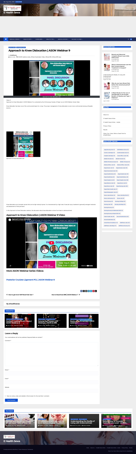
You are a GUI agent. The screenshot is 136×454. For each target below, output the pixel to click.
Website (7, 387)
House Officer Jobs (122, 155)
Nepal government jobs (110, 170)
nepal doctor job (109, 167)
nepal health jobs (123, 173)
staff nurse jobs (125, 222)
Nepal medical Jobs (109, 183)
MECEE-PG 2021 (120, 158)
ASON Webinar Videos (21, 47)
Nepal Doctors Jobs (121, 167)
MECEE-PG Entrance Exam (111, 161)
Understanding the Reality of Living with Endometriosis (82, 422)
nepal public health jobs (110, 189)
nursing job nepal (120, 201)
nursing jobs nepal (120, 204)
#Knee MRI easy (56, 57)
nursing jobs (108, 204)
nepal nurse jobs (109, 186)
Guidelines (39, 39)
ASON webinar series (122, 149)
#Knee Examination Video (38, 57)
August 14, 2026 (108, 425)
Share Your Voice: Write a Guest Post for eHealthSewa (120, 451)
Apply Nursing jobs (109, 149)
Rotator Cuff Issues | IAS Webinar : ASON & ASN (48, 322)
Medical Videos (15, 39)
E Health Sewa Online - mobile (111, 122)
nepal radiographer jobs (110, 192)
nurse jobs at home (109, 195)
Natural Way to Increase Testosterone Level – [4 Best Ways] (114, 423)
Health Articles (9, 419)
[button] (128, 39)
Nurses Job (120, 198)
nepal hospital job (109, 180)
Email (7, 378)
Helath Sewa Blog (83, 419)
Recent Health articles (122, 216)
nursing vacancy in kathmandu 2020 (113, 210)
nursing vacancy (109, 207)
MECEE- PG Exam (125, 161)
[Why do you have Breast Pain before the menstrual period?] (106, 86)
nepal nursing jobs (122, 186)
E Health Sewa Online (109, 118)
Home (87, 447)
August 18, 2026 (11, 425)
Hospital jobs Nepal (109, 155)
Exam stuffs (28, 39)
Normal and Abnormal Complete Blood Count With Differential (120, 56)
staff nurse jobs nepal (110, 225)
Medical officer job (109, 164)
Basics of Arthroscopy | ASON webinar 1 (82, 322)
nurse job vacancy (109, 198)
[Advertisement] (68, 27)
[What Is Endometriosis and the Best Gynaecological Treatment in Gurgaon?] (106, 67)
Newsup (24, 449)
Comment (8, 340)
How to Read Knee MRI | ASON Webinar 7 (65, 295)
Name (7, 370)
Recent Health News (109, 219)
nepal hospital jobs (122, 180)
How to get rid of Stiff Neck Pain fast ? (20, 295)
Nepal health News (109, 177)
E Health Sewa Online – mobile (113, 447)
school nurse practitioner (111, 222)
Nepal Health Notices (122, 177)
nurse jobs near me (123, 195)
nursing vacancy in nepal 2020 (112, 213)
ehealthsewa (13, 55)
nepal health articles (109, 173)
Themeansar (30, 449)
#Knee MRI (49, 57)
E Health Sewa (12, 12)
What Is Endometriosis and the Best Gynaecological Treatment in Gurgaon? (121, 66)
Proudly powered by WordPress (11, 449)
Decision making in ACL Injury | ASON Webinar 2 (19, 322)
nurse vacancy (108, 201)
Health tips (50, 39)
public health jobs (109, 216)
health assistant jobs (123, 152)
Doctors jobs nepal (109, 152)
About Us (106, 114)
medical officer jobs (123, 164)
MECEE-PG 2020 (108, 158)
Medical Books (63, 39)
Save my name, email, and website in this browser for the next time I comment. (28, 396)
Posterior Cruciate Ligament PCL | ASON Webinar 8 (30, 280)
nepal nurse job (122, 183)
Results (105, 129)
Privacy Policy (107, 126)
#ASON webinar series (24, 57)
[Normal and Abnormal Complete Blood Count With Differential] (106, 57)
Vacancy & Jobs (77, 39)
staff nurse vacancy (124, 225)
